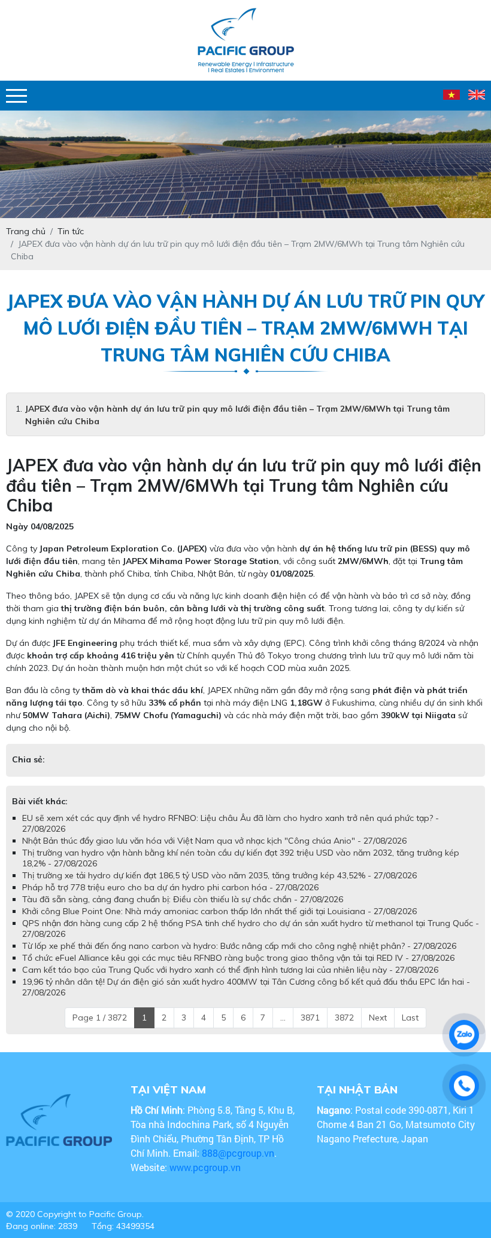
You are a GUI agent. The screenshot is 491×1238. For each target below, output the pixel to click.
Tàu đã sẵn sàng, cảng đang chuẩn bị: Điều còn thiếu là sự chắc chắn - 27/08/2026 (182, 899)
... (283, 1017)
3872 (344, 1017)
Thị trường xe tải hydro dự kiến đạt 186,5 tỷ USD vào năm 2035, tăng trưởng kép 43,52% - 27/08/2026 (219, 875)
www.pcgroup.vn (206, 1167)
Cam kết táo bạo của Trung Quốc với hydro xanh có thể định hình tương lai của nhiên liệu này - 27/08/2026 (230, 969)
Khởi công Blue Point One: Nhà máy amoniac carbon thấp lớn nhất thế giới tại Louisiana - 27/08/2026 (219, 911)
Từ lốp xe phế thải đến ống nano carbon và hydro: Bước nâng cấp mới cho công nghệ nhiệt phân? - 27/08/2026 (239, 945)
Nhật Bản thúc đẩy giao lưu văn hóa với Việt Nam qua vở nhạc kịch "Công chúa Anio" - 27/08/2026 (214, 840)
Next (378, 1017)
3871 (310, 1017)
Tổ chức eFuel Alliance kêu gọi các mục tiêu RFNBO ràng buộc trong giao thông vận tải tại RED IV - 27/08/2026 (238, 957)
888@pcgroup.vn (238, 1153)
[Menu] (16, 96)
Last (410, 1017)
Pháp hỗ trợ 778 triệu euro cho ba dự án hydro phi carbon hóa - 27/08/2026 (170, 887)
